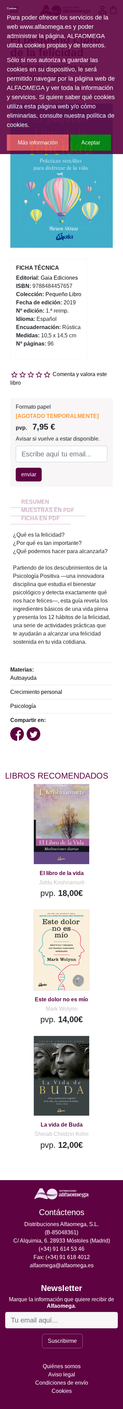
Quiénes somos (62, 1366)
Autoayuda (23, 678)
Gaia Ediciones (59, 278)
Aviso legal (61, 1374)
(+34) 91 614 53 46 (61, 1249)
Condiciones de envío (61, 1383)
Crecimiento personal (36, 692)
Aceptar (90, 142)
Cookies (62, 1391)
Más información (38, 142)
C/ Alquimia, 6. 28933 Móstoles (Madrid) (61, 1241)
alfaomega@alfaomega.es (62, 1265)
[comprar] (47, 797)
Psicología (23, 706)
